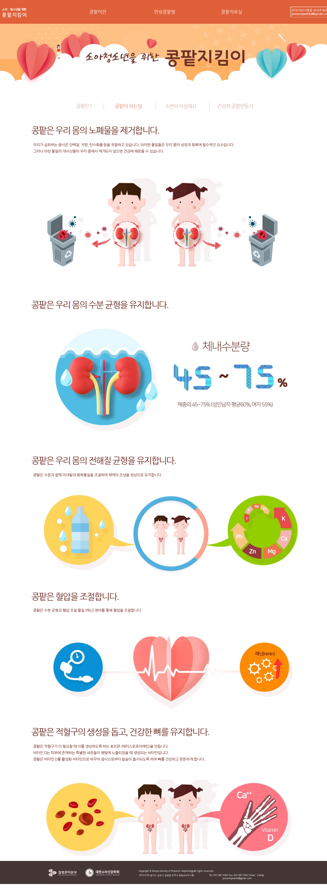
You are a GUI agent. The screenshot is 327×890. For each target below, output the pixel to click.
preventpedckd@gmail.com (237, 878)
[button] (97, 13)
